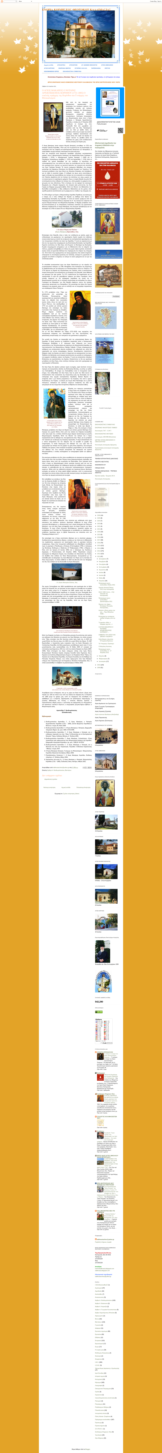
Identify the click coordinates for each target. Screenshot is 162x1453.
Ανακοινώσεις (99, 1297)
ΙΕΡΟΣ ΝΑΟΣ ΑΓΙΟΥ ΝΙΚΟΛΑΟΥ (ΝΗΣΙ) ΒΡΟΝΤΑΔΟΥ (107, 1156)
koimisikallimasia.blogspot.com (104, 1268)
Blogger (87, 1449)
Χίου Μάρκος (99, 1438)
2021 (99, 529)
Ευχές (97, 1346)
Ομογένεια (98, 1395)
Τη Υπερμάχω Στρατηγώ (106, 643)
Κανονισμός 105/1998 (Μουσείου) (105, 437)
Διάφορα (97, 1328)
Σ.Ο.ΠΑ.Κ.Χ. (99, 1429)
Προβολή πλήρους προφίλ (103, 1242)
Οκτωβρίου (102, 564)
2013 (99, 551)
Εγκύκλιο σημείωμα (101, 1331)
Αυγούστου (102, 570)
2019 (99, 534)
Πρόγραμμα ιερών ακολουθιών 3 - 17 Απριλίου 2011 (105, 650)
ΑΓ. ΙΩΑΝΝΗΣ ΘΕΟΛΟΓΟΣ (89, 65)
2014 (99, 548)
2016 (99, 542)
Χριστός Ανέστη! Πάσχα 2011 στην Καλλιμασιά (106, 588)
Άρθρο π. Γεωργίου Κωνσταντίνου (105, 1309)
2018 (99, 537)
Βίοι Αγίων (68, 770)
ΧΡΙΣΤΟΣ (107, 68)
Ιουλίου (101, 572)
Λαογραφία (98, 1385)
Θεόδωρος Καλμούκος (102, 1353)
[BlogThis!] (85, 768)
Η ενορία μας (99, 1350)
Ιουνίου (101, 575)
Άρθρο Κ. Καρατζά (101, 1306)
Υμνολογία (98, 1435)
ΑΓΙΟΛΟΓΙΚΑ (61, 65)
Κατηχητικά (98, 1379)
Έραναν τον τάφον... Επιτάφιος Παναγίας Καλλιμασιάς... (106, 605)
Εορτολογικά (99, 1343)
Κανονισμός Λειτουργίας (102, 479)
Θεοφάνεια (98, 1359)
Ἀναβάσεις (100, 1131)
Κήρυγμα (98, 1382)
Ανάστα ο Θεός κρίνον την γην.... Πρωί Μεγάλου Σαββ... (107, 612)
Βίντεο (97, 1319)
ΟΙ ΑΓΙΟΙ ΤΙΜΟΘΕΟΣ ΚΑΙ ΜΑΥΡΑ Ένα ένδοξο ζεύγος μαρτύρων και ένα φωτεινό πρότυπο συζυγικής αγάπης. (111, 1099)
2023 (99, 523)
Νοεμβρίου (102, 561)
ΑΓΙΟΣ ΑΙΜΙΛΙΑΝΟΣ (107, 65)
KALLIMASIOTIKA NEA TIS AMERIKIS (106, 1211)
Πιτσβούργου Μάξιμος (102, 1407)
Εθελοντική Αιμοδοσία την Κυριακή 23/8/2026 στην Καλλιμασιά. (105, 145)
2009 (99, 667)
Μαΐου (101, 578)
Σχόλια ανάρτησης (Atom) (71, 793)
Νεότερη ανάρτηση (49, 787)
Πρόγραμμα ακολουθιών (103, 1419)
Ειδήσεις (97, 1337)
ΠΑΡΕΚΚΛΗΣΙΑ (96, 68)
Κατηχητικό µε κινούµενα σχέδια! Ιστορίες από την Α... (107, 618)
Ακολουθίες (101, 1285)
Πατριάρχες (98, 1404)
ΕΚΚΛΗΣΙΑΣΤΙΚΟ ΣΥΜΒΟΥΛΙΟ (105, 424)
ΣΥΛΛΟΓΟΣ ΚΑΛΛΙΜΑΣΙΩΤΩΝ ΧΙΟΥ (107, 1117)
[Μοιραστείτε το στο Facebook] (89, 768)
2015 (99, 545)
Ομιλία (97, 1391)
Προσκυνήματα (100, 1425)
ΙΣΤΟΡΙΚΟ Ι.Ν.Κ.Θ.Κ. (81, 68)
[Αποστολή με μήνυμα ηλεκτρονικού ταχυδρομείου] (84, 768)
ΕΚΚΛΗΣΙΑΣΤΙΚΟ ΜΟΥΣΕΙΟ (104, 434)
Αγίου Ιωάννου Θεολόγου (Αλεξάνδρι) (107, 714)
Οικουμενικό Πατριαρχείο (103, 1388)
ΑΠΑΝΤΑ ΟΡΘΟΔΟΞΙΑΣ (105, 1052)
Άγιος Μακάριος (61, 232)
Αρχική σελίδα (48, 65)
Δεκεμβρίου (103, 559)
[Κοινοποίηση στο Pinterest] (91, 768)
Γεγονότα (98, 1325)
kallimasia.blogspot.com (102, 1270)
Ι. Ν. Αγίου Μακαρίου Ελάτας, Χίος (66, 582)
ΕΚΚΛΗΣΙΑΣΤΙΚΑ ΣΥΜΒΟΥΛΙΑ (72, 71)
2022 (99, 526)
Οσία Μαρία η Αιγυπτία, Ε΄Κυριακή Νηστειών (106, 640)
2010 (99, 665)
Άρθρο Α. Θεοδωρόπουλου (55, 770)
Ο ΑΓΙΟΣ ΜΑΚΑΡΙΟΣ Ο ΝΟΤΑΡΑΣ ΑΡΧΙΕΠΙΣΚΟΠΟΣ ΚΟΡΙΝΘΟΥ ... (106, 629)
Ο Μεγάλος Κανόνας (105, 646)
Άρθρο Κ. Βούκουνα (101, 1303)
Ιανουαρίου (102, 661)
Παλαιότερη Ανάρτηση (83, 787)
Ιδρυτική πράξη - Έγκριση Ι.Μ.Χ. (105, 476)
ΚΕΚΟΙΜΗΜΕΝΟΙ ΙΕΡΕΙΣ (51, 71)
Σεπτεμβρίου (103, 567)
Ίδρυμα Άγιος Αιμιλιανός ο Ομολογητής (107, 1368)
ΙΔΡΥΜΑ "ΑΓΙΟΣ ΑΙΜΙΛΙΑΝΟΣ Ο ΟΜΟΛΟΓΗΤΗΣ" (105, 440)
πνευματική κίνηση (101, 1413)
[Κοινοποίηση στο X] (87, 768)
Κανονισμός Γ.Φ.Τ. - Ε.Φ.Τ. (103, 430)
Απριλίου (102, 580)
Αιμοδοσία (98, 1291)
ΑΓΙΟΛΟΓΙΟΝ (73, 65)
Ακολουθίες (98, 1294)
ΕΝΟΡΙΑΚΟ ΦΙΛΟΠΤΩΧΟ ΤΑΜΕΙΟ (106, 427)
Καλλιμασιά (101, 1073)
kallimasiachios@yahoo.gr (105, 1239)
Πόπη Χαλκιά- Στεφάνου (102, 1416)
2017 (99, 540)
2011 (98, 556)
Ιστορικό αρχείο (100, 1376)
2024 (99, 521)
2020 (99, 531)
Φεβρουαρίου (103, 658)
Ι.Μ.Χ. (97, 1362)
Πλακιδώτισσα (99, 1410)
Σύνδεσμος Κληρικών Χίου (106, 1094)
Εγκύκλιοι (98, 1334)
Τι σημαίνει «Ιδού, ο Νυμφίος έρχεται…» (105, 623)
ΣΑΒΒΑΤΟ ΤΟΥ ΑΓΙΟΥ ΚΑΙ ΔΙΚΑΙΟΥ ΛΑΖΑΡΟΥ (107, 635)
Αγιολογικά (98, 1288)
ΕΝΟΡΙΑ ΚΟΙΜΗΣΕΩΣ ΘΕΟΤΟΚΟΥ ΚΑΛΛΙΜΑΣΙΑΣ (76, 9)
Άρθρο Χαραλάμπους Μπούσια (105, 1312)
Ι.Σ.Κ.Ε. (97, 1365)
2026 (99, 515)
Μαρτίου (102, 656)
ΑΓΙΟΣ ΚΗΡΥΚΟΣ (49, 68)
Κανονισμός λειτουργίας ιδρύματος (106, 445)
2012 (99, 553)
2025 (99, 518)
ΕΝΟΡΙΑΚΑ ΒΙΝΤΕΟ (64, 68)
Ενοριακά (98, 1340)
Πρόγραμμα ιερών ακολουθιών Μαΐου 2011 (107, 584)
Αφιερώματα (99, 1316)
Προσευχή (98, 1422)
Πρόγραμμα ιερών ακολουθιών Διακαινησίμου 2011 (105, 599)
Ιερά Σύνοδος (99, 1373)
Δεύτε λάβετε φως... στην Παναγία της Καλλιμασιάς (106, 593)
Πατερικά (98, 1401)
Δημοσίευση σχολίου (50, 779)
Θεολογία (98, 1356)
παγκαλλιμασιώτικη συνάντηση (104, 1398)
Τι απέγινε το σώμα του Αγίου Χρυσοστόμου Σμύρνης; (111, 1055)
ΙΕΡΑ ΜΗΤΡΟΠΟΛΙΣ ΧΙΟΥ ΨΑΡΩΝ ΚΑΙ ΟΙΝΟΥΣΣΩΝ (105, 1184)
